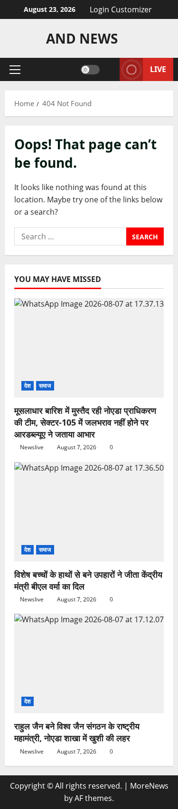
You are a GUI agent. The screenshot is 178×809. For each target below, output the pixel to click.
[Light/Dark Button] (90, 69)
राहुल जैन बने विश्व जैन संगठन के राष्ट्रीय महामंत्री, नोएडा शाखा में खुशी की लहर (77, 732)
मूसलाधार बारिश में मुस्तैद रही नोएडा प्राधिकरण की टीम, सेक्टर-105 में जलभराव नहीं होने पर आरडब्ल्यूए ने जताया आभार (85, 422)
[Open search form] (109, 69)
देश (27, 386)
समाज (45, 386)
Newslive (32, 447)
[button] (15, 70)
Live (158, 69)
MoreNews (149, 786)
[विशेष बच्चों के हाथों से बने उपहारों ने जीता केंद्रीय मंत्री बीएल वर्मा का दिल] (89, 512)
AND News (82, 38)
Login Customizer (121, 9)
